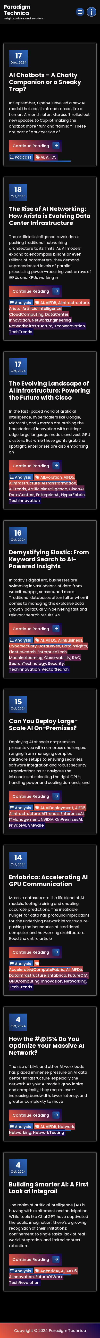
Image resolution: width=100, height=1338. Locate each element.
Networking (75, 981)
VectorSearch (55, 669)
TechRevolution (24, 1282)
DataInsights (74, 646)
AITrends (17, 489)
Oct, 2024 (18, 192)
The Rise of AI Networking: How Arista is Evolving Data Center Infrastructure (50, 216)
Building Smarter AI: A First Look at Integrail (48, 1187)
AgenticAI (49, 1271)
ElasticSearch (22, 652)
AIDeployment (59, 808)
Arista (15, 308)
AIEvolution (51, 477)
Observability (57, 658)
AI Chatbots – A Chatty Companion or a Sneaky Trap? (45, 82)
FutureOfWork (49, 1277)
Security (56, 663)
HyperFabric (73, 495)
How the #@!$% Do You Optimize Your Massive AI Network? (46, 1046)
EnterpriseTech (52, 652)
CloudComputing (26, 314)
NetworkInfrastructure (30, 326)
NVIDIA (47, 819)
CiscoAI (76, 489)
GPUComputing (24, 981)
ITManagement (24, 819)
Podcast (23, 157)
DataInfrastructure (27, 975)
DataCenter (56, 314)
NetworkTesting (48, 1132)
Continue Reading (37, 146)
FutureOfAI (78, 975)
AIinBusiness (70, 640)
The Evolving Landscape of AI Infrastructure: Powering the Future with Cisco (49, 390)
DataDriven (49, 646)
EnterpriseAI (47, 495)
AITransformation (59, 483)
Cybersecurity (23, 646)
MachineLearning (25, 658)
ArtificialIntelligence (41, 308)
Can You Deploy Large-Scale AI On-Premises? (43, 724)
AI (42, 157)
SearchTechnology (27, 663)
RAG (76, 658)
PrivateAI (17, 825)
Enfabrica (57, 975)
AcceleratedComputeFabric (36, 969)
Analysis (23, 303)
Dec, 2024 (18, 58)
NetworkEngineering (51, 320)
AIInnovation (21, 1277)
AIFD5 (51, 157)
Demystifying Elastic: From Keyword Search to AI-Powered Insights (49, 559)
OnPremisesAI (68, 819)
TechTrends (20, 332)
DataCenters (21, 495)
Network (66, 1126)
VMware (36, 825)
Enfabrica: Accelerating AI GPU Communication (48, 880)
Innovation (19, 320)
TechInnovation (69, 326)
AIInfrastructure (73, 303)
